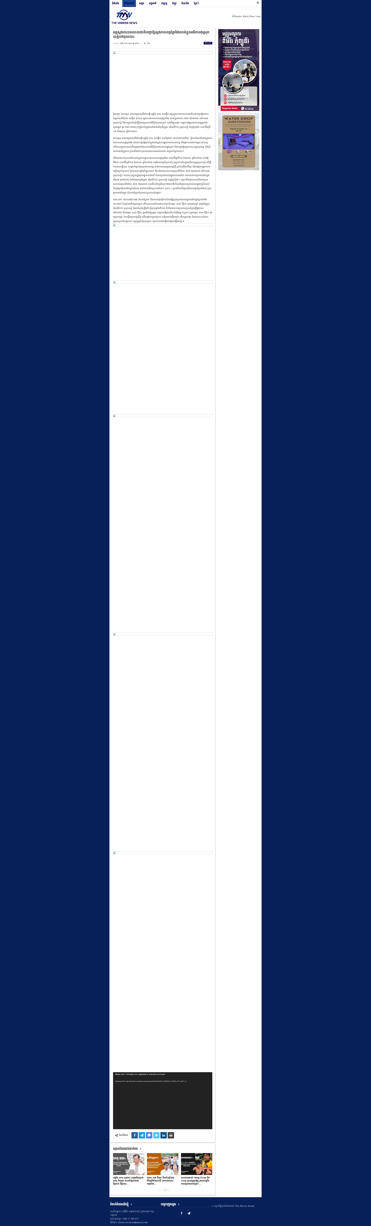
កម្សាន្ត (164, 3)
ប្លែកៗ (196, 3)
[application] (162, 1100)
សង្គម (141, 3)
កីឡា (174, 3)
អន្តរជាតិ (152, 3)
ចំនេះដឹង (185, 3)
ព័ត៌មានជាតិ (129, 3)
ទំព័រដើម (115, 3)
